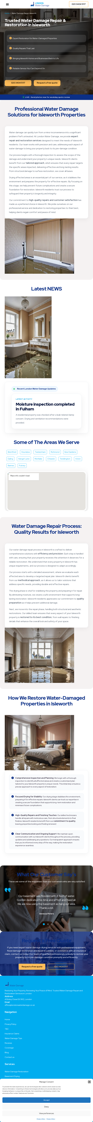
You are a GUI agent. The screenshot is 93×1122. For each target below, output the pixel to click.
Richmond (55, 448)
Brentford (12, 448)
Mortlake (38, 455)
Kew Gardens (70, 448)
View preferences (46, 1113)
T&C (7, 1025)
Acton (78, 455)
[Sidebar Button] (7, 4)
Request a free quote (47, 83)
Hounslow (25, 448)
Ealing (10, 455)
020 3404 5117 (79, 4)
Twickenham (40, 448)
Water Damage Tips (13, 1034)
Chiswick (51, 455)
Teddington (65, 455)
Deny (46, 1107)
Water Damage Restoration (16, 1067)
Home (7, 1015)
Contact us (9, 1053)
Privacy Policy (41, 1119)
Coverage (9, 1044)
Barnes (11, 461)
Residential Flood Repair (15, 1077)
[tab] (44, 920)
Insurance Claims (12, 1029)
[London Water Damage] (39, 4)
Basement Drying (12, 1072)
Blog (7, 1048)
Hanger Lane (24, 455)
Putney (22, 461)
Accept (46, 1100)
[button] (89, 1082)
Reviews (8, 1039)
